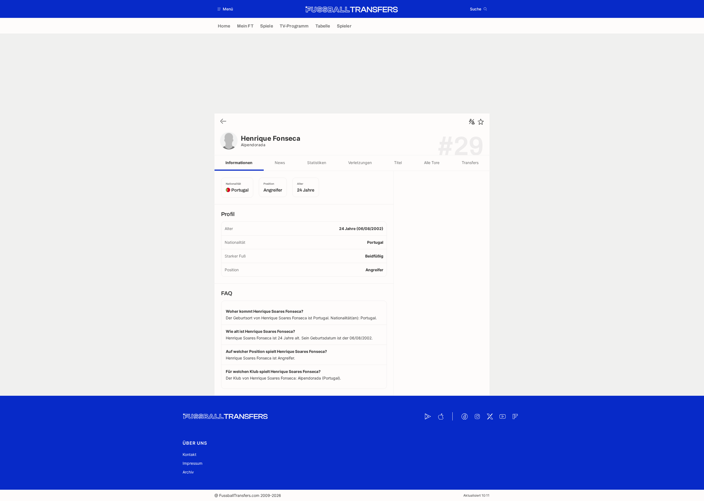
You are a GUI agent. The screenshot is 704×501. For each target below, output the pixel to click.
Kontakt (189, 454)
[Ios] (440, 416)
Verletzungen (360, 162)
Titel (398, 162)
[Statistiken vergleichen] (472, 121)
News (280, 162)
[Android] (428, 416)
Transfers (470, 162)
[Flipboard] (515, 416)
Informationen (239, 162)
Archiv (188, 472)
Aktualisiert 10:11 (476, 495)
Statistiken (316, 162)
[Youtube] (502, 416)
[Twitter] (490, 416)
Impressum (192, 463)
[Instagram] (477, 416)
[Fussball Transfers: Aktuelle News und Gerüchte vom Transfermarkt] (351, 9)
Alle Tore (431, 162)
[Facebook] (464, 416)
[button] (225, 8)
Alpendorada (253, 144)
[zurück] (223, 121)
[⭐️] (480, 121)
